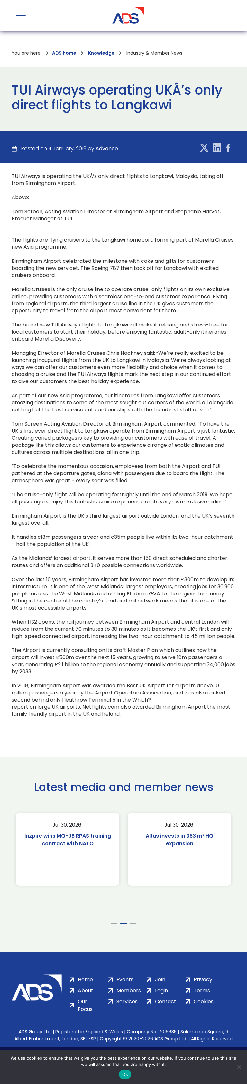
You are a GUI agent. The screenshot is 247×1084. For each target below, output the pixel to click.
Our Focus (85, 1005)
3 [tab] (133, 923)
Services (127, 1001)
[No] (239, 1067)
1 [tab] (114, 923)
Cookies (204, 1001)
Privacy (203, 979)
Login (161, 990)
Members (128, 990)
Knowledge (101, 53)
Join (160, 979)
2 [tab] (123, 923)
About (85, 990)
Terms (202, 990)
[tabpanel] (70, 849)
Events (124, 979)
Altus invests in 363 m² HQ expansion (70, 839)
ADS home (64, 53)
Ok (125, 1074)
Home (85, 979)
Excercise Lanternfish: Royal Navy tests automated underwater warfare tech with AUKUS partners (182, 847)
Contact (165, 1001)
